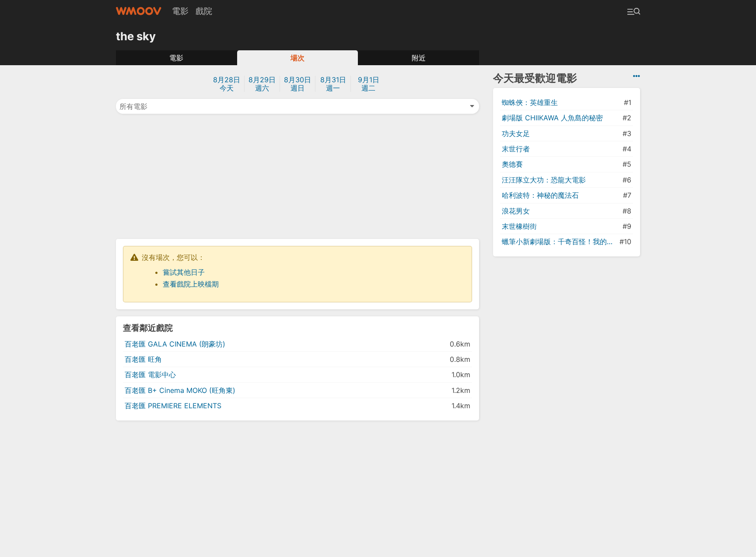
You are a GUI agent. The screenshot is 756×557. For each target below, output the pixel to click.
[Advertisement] (297, 175)
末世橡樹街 (519, 226)
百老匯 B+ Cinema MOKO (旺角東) (180, 390)
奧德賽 (512, 164)
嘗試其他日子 (184, 272)
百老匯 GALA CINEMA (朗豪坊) (175, 344)
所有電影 (133, 106)
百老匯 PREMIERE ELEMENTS (173, 405)
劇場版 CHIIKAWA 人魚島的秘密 (552, 117)
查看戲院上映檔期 (191, 284)
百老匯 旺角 (143, 359)
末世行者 (516, 148)
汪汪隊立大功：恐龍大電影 (544, 179)
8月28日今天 (226, 84)
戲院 (204, 11)
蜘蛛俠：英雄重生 (530, 102)
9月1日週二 (368, 84)
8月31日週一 (333, 84)
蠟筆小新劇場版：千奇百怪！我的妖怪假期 (560, 241)
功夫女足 (516, 133)
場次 (297, 57)
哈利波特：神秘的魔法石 (540, 195)
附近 (419, 57)
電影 (180, 11)
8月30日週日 (297, 84)
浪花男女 (516, 211)
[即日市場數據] (636, 76)
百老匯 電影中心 (150, 374)
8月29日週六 (262, 84)
